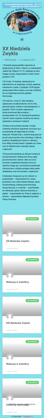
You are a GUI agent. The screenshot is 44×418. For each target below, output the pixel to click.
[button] (22, 39)
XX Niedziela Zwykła (17, 241)
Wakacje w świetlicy (17, 282)
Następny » (28, 416)
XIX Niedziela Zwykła (18, 323)
